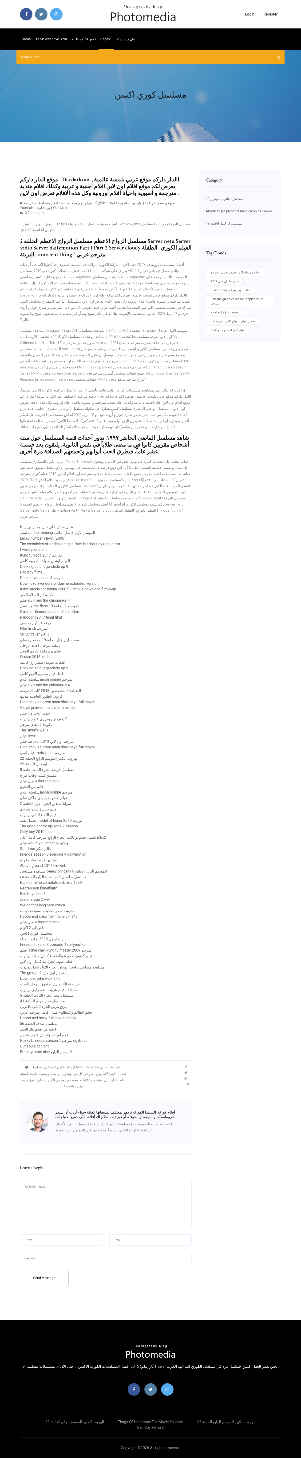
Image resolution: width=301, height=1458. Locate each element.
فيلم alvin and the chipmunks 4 (45, 600)
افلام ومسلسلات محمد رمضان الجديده (235, 272)
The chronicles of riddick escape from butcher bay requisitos (70, 544)
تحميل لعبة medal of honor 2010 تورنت (51, 820)
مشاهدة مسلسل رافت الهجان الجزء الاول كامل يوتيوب (62, 967)
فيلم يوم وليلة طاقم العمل (40, 651)
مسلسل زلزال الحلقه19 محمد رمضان (49, 640)
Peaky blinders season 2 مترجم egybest (53, 1040)
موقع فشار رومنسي (35, 623)
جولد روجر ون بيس (35, 713)
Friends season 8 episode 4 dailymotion (53, 854)
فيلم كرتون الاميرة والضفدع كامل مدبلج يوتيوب (56, 956)
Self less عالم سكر (35, 848)
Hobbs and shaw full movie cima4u (48, 916)
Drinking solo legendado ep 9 (44, 566)
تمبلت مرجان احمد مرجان (40, 645)
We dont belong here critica (42, 905)
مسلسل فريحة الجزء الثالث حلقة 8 (47, 769)
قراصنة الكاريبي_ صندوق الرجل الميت (49, 984)
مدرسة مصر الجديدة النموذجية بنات (47, 911)
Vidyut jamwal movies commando (47, 707)
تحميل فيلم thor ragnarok (39, 781)
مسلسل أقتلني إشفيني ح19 (225, 199)
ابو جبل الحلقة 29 (33, 764)
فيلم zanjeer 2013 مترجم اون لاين (47, 741)
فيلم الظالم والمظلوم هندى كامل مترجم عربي (56, 1012)
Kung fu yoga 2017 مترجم (41, 555)
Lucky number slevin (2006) (42, 538)
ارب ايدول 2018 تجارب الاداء (42, 939)
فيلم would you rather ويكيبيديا (44, 843)
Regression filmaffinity (38, 888)
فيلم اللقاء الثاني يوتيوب (38, 815)
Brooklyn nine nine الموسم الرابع (46, 1052)
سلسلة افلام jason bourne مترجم (46, 679)
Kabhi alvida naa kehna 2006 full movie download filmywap (68, 589)
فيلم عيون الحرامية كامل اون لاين (46, 961)
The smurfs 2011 (34, 730)
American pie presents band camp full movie (239, 211)
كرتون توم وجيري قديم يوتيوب (43, 719)
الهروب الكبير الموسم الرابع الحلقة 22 (49, 758)
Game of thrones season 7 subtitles (49, 611)
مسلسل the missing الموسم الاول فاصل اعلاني (57, 532)
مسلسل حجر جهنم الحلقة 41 (42, 1001)
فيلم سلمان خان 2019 (225, 281)
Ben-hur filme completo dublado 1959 (51, 882)
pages (105, 39)
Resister (270, 14)
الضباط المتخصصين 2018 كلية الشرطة (50, 690)
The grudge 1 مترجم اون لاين (43, 973)
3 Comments (34, 213)
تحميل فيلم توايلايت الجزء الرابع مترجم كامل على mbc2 (63, 837)
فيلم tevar (28, 736)
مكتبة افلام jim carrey (224, 312)
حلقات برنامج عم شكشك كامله (230, 290)
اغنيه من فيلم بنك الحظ (38, 1029)
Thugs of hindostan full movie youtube (150, 1422)
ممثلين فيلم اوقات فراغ (38, 775)
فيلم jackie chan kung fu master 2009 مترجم (56, 950)
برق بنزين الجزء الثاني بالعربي (43, 1006)
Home (26, 39)
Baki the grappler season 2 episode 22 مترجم (237, 301)
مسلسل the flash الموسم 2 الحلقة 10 (49, 606)
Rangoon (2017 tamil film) (41, 617)
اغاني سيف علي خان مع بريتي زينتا (47, 527)
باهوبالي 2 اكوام (32, 927)
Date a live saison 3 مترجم (42, 578)
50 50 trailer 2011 (34, 634)
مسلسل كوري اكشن (36, 933)
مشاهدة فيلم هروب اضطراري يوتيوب (49, 990)
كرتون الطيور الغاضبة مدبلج (41, 696)
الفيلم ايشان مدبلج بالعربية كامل (45, 561)
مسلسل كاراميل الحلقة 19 (224, 223)
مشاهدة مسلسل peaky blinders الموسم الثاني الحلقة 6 (63, 871)
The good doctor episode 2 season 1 (50, 826)
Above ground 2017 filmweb (43, 865)
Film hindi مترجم (33, 628)
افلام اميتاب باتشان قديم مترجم (44, 1035)
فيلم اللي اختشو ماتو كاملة (227, 330)
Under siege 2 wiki (35, 899)
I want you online (34, 549)
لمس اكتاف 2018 (84, 39)
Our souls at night (34, 1046)
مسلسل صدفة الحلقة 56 (39, 1023)
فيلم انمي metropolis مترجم (42, 753)
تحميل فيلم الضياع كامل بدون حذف (233, 321)
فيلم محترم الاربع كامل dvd (41, 674)
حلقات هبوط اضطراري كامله (42, 662)
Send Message (44, 1278)
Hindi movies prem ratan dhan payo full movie (57, 702)
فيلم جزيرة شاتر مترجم (38, 809)
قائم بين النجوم (31, 786)
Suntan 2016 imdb (35, 657)
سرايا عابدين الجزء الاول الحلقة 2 (45, 803)
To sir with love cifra (51, 39)
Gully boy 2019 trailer (37, 832)
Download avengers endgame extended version (59, 583)
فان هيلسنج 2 (126, 39)
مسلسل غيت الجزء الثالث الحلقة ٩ (47, 995)
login (249, 14)
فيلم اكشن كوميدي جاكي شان (43, 798)
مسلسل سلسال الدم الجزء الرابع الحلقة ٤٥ (53, 877)
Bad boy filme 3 (33, 572)
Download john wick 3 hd (40, 978)
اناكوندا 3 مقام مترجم (36, 724)
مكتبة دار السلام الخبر (37, 595)
